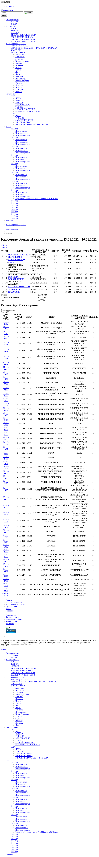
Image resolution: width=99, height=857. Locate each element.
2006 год (14, 218)
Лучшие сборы (12, 94)
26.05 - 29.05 (6, 477)
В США (14, 24)
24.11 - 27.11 (6, 343)
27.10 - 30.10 (6, 368)
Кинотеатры (11, 615)
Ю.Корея (19, 89)
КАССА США (16, 50)
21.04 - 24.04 (6, 513)
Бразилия (19, 59)
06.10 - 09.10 (6, 383)
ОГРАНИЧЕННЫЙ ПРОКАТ (23, 39)
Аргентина (20, 57)
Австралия (19, 54)
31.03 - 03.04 (6, 531)
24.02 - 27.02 (6, 555)
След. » (4, 247)
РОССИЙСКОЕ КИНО (25, 109)
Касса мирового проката (16, 44)
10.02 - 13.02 (6, 565)
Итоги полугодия (22, 135)
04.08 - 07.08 (6, 428)
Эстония (18, 87)
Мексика (19, 76)
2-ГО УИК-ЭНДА (22, 105)
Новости (9, 220)
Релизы (9, 600)
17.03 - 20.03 (6, 541)
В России (14, 22)
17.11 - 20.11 (6, 350)
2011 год (14, 207)
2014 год (14, 201)
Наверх (4, 649)
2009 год (14, 212)
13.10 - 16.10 (6, 378)
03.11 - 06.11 (6, 363)
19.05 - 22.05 (6, 482)
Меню (4, 15)
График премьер (12, 20)
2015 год (14, 190)
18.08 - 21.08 (6, 419)
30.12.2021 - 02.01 (6, 594)
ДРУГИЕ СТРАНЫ (19, 52)
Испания (19, 65)
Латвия (18, 72)
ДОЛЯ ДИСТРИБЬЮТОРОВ (23, 41)
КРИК (11, 262)
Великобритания (22, 61)
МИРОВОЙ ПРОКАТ (20, 46)
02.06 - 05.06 (6, 472)
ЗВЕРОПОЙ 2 (14, 292)
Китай (18, 70)
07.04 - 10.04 (6, 526)
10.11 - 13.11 (6, 357)
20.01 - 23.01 (6, 580)
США (13, 113)
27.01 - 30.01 (6, 575)
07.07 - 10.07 (6, 448)
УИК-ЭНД (15, 33)
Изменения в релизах (14, 619)
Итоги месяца (21, 131)
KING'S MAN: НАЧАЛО (19, 287)
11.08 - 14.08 (6, 424)
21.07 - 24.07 (6, 438)
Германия (19, 63)
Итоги (8, 127)
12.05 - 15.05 (6, 489)
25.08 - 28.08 (6, 414)
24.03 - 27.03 (6, 536)
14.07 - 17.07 (6, 443)
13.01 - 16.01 (6, 584)
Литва (18, 74)
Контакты (10, 6)
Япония (18, 92)
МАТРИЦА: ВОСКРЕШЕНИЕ (16, 278)
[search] (28, 12)
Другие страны (12, 229)
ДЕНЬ (13, 28)
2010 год (14, 210)
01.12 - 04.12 (6, 337)
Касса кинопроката (14, 602)
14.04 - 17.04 (6, 520)
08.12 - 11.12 (6, 332)
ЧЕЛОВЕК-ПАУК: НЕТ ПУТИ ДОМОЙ (19, 256)
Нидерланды (20, 79)
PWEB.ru (28, 645)
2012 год (14, 205)
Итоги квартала (21, 133)
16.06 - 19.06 (6, 462)
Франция (19, 85)
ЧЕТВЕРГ (15, 30)
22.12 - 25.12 (6, 323)
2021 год (14, 137)
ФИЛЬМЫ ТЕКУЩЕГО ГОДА (23, 35)
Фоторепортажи (12, 617)
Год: (2, 312)
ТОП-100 (19, 107)
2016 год (14, 181)
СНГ (12, 96)
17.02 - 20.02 (6, 560)
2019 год (14, 155)
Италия (18, 68)
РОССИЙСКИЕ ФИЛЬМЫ (22, 37)
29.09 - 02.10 (6, 389)
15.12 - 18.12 (6, 328)
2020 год (14, 146)
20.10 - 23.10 (6, 373)
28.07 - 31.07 (6, 433)
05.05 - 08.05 (6, 498)
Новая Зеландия (22, 81)
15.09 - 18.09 (6, 399)
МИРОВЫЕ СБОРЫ (23, 122)
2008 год (14, 214)
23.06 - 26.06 (6, 458)
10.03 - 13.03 (6, 546)
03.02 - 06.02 (6, 570)
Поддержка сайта (17, 645)
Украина (18, 83)
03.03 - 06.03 (6, 551)
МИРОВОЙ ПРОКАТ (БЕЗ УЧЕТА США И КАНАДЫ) (34, 48)
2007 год (14, 216)
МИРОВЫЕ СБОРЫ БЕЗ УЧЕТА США (31, 124)
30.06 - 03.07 (6, 453)
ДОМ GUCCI (14, 289)
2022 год (14, 129)
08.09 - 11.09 (6, 404)
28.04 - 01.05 (6, 506)
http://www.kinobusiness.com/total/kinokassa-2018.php (36, 199)
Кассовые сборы (12, 26)
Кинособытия (11, 621)
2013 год (14, 203)
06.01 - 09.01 (6, 589)
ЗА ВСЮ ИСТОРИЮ (24, 120)
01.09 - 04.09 (6, 409)
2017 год (14, 172)
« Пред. (4, 245)
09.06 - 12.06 (6, 467)
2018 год (14, 164)
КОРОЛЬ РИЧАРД (16, 260)
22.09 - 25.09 (6, 395)
